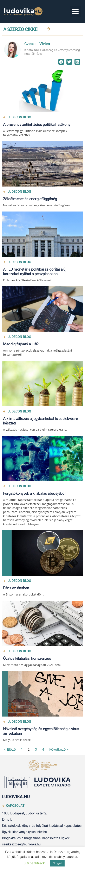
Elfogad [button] (57, 863)
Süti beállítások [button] (34, 863)
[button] (75, 11)
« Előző (10, 749)
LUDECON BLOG (19, 117)
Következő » (59, 749)
